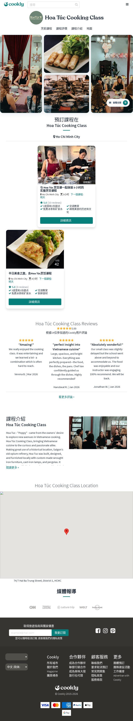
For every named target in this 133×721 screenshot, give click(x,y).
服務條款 (96, 679)
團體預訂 (119, 663)
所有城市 (52, 663)
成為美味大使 (77, 671)
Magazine (52, 671)
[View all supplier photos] (21, 74)
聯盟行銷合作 (77, 667)
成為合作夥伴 (77, 663)
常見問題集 (98, 671)
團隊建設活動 (121, 667)
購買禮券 (52, 675)
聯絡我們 (96, 663)
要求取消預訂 (99, 667)
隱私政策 (57, 638)
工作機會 (119, 671)
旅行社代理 (76, 675)
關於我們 (52, 667)
